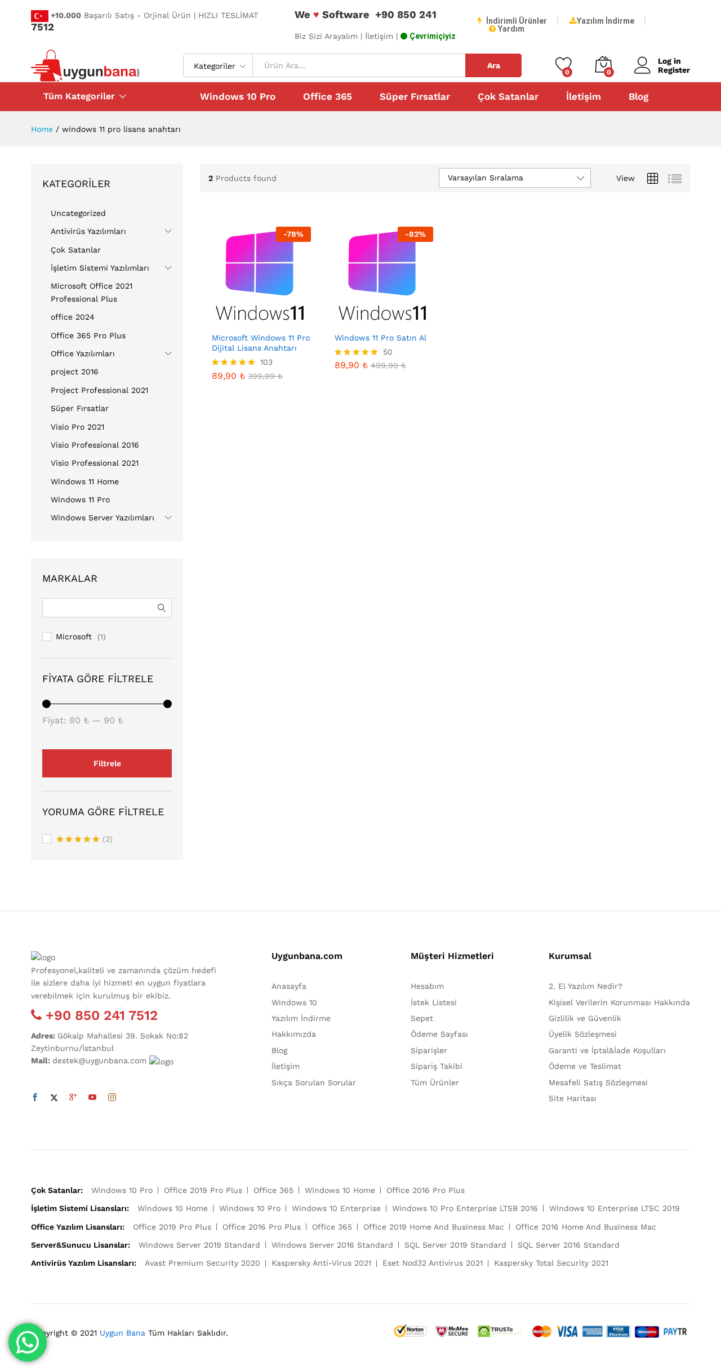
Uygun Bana (122, 1332)
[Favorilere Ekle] (274, 319)
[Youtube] (92, 1097)
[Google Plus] (73, 1097)
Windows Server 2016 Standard (332, 1244)
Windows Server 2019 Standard (199, 1244)
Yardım (511, 28)
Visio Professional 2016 (95, 444)
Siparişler (429, 1050)
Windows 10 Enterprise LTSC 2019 (614, 1208)
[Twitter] (54, 1097)
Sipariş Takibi (436, 1066)
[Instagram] (112, 1097)
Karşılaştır (300, 319)
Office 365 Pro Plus (88, 335)
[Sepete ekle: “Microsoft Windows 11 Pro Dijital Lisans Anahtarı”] (222, 319)
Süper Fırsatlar (415, 96)
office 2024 (73, 316)
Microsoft (74, 636)
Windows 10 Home (340, 1190)
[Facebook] (34, 1097)
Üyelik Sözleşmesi (583, 1033)
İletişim (583, 96)
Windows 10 (294, 1002)
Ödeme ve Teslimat (585, 1066)
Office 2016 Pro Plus (425, 1190)
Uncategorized (78, 213)
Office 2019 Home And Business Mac (433, 1226)
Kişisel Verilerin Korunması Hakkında (619, 1002)
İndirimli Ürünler (516, 20)
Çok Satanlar (508, 96)
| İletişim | (379, 36)
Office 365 (327, 96)
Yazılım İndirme (605, 20)
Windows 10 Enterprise (336, 1208)
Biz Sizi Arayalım (326, 36)
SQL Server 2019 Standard (455, 1244)
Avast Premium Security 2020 (202, 1262)
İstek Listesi (434, 1002)
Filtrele (107, 763)
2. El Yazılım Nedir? (585, 986)
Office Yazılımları (83, 353)
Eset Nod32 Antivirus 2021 (432, 1262)
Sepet (422, 1018)
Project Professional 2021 (99, 390)
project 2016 (75, 371)
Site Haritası (573, 1098)
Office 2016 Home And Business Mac (585, 1226)
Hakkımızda (294, 1033)
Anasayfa (289, 986)
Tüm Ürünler (435, 1082)
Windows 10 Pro (237, 96)
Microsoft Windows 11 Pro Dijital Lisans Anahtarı (261, 342)
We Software (332, 14)
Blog (638, 96)
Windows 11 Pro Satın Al (380, 337)
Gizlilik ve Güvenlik (585, 1018)
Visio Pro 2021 (77, 426)
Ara (493, 65)
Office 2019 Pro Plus (203, 1190)
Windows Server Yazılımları (102, 517)
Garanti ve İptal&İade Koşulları (607, 1050)
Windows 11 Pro (80, 499)
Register (674, 69)
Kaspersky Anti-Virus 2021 (321, 1262)
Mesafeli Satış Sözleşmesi (598, 1082)
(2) (84, 840)
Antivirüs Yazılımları (88, 231)
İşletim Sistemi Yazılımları (100, 267)
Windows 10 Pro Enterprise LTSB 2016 (465, 1208)
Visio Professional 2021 (95, 462)
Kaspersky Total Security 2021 (551, 1262)
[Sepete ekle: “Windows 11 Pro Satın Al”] (344, 319)
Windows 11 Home (85, 481)
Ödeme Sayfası (439, 1033)
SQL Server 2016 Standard (569, 1244)
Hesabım (427, 986)
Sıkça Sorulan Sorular (314, 1082)
